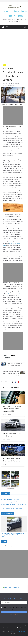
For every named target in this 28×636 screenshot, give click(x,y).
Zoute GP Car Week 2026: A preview (10, 499)
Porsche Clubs (23, 626)
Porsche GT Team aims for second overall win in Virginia (11, 374)
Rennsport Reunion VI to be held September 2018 (15, 364)
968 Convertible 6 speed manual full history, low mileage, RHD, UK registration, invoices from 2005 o (13, 535)
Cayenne (6, 85)
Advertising (9, 626)
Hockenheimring (11, 85)
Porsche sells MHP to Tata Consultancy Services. (13, 497)
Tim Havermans (15, 83)
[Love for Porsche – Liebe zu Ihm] (3, 27)
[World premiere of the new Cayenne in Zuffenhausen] (13, 445)
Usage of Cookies (15, 627)
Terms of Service (6, 627)
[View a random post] (25, 27)
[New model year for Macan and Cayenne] (13, 420)
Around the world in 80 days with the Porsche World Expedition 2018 (12, 408)
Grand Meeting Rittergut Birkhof (9, 502)
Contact (14, 626)
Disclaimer (22, 627)
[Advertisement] (14, 44)
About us (3, 626)
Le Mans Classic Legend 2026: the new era (11, 508)
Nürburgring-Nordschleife (14, 293)
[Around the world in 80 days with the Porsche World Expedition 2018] (13, 392)
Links (18, 626)
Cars (4, 64)
